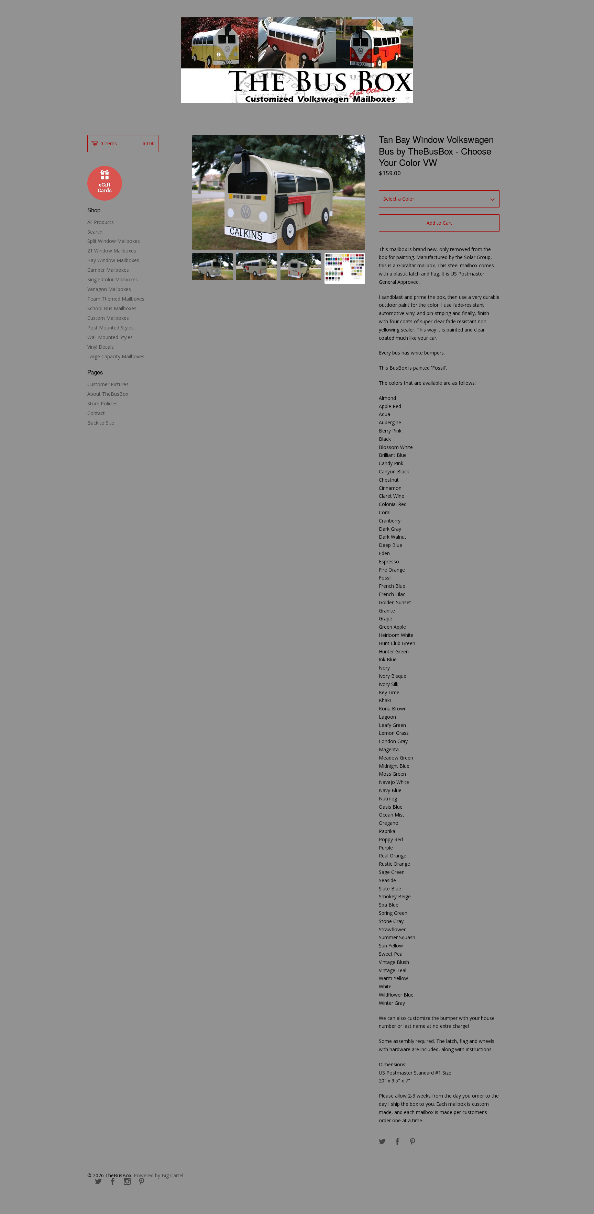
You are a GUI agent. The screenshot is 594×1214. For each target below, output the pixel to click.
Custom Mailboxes (108, 318)
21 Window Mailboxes (111, 250)
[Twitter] (98, 1181)
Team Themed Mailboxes (115, 298)
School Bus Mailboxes (111, 308)
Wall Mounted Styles (110, 337)
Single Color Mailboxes (112, 279)
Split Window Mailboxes (113, 241)
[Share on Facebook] (397, 1142)
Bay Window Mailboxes (113, 260)
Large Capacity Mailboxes (115, 356)
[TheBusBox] (297, 60)
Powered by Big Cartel (158, 1175)
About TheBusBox (107, 394)
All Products (100, 222)
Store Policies (102, 403)
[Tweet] (382, 1142)
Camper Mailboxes (108, 270)
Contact (96, 413)
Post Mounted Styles (110, 327)
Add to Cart (439, 223)
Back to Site (100, 422)
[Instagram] (127, 1181)
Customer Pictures (108, 384)
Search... (96, 231)
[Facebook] (112, 1181)
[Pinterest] (141, 1181)
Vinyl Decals (100, 347)
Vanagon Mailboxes (109, 289)
